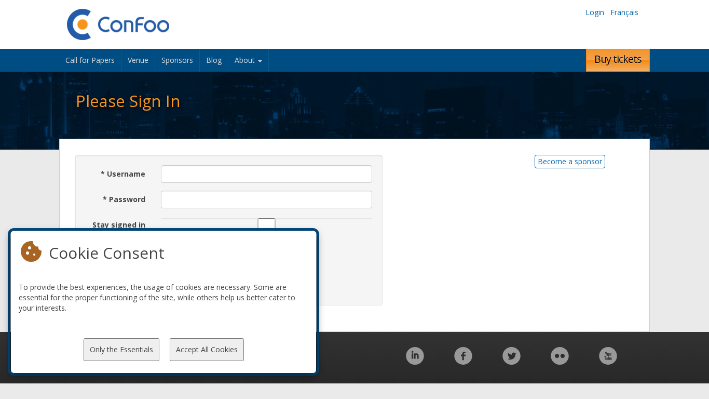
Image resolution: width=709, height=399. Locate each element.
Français (624, 12)
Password (124, 199)
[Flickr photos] (560, 361)
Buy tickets (618, 59)
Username (123, 174)
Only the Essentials (121, 349)
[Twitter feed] (511, 361)
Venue (138, 60)
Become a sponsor (570, 161)
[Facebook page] (463, 361)
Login (594, 12)
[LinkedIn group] (415, 361)
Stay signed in (118, 225)
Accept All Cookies (207, 349)
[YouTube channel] (608, 361)
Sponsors (177, 60)
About (246, 60)
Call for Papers (90, 60)
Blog (214, 60)
